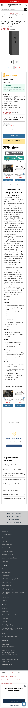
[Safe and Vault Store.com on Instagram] (6, 665)
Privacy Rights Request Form (10, 625)
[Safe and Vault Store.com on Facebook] (2, 665)
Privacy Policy (4, 676)
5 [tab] (15, 184)
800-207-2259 (16, 1)
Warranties (5, 561)
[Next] (18, 58)
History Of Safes (6, 582)
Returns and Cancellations (9, 558)
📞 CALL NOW (14, 701)
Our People (5, 621)
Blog (3, 569)
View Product (8, 180)
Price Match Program (8, 548)
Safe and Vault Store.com (11, 672)
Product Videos (6, 586)
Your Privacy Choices (6, 679)
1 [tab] (6, 184)
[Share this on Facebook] (12, 67)
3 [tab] (10, 184)
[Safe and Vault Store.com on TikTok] (11, 665)
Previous (4, 174)
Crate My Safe (14, 126)
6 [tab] (17, 184)
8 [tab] (22, 184)
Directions (5, 656)
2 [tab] (8, 184)
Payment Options (7, 544)
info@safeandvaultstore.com (10, 659)
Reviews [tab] (11, 422)
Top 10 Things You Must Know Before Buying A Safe (13, 593)
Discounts (5, 538)
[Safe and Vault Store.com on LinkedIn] (7, 665)
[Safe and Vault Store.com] (14, 5)
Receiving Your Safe (7, 555)
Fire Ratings (5, 575)
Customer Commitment (9, 615)
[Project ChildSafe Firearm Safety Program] (14, 158)
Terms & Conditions (17, 679)
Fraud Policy (5, 541)
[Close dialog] (25, 686)
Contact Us (5, 531)
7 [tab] (20, 184)
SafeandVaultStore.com (8, 650)
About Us (4, 608)
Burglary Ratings (7, 572)
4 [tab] (13, 184)
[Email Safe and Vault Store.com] (9, 665)
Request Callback (14, 705)
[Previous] (10, 58)
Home (12, 13)
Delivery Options (7, 534)
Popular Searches (7, 597)
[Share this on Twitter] (8, 67)
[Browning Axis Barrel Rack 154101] (8, 168)
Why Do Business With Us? (9, 636)
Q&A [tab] (17, 422)
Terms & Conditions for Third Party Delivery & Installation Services (12, 629)
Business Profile (6, 611)
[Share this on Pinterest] (15, 67)
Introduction (5, 618)
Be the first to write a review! (14, 446)
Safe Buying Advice (7, 589)
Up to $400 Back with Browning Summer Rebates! (14, 141)
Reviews (4, 633)
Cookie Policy (13, 676)
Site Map (4, 600)
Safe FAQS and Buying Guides (10, 579)
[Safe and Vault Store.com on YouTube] (4, 665)
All (17, 13)
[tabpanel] (8, 173)
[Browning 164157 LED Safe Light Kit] (20, 168)
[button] (24, 704)
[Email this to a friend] (19, 67)
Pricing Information (7, 551)
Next (24, 174)
